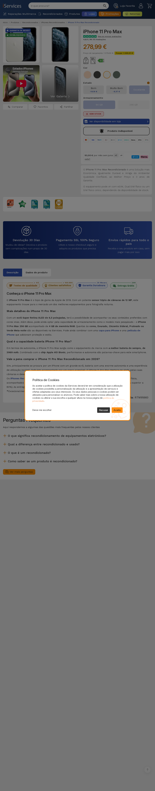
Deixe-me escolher (42, 410)
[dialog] (77, 395)
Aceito (117, 410)
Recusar (103, 410)
